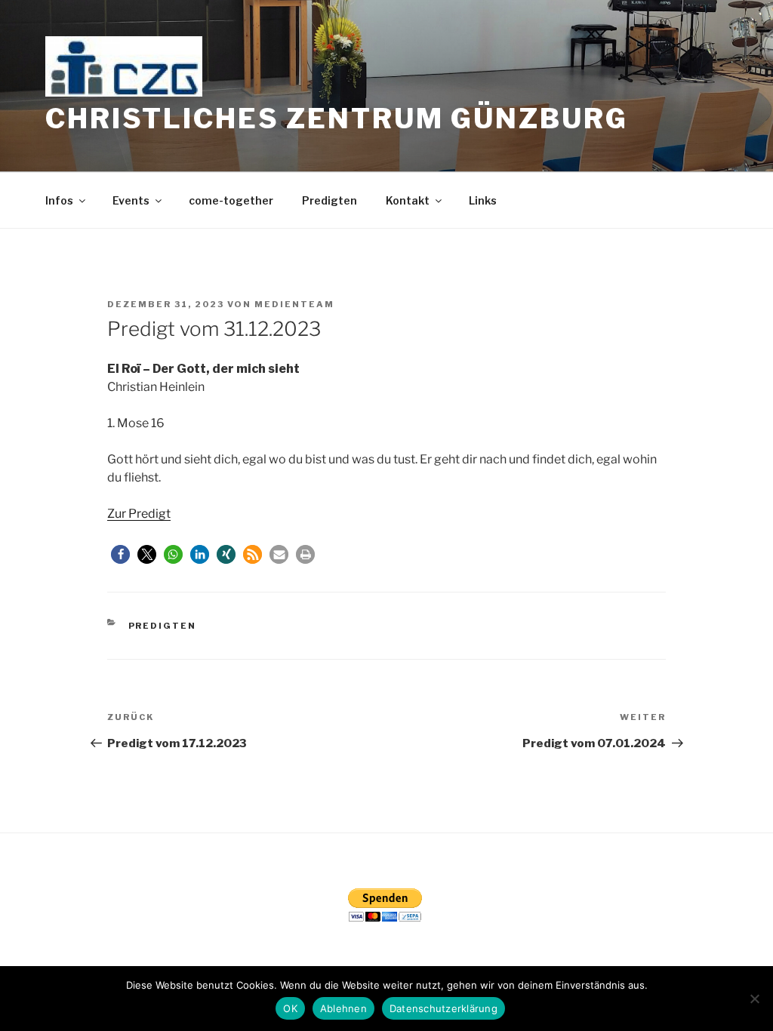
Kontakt (408, 200)
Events (130, 200)
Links (483, 200)
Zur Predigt (139, 513)
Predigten (329, 200)
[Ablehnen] (754, 998)
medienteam (294, 304)
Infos (59, 200)
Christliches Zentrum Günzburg (336, 118)
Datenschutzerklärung (443, 1008)
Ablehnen (343, 1008)
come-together (231, 200)
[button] (120, 554)
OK (290, 1008)
